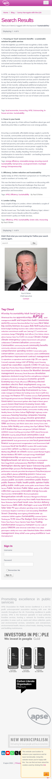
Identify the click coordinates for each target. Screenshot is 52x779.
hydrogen (23, 418)
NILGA (12, 463)
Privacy (18, 763)
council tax (6, 364)
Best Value (44, 322)
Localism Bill (31, 446)
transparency (20, 525)
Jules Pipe (33, 426)
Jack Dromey (11, 423)
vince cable (23, 530)
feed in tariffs (40, 393)
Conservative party (40, 351)
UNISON (11, 527)
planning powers (27, 473)
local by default (15, 435)
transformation (8, 524)
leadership (12, 429)
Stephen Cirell (16, 511)
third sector (38, 519)
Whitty (17, 533)
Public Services (14, 488)
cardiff (21, 331)
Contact (26, 298)
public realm (14, 485)
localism (23, 445)
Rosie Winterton (7, 502)
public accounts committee (22, 479)
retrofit (19, 496)
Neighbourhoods (9, 459)
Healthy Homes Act (8, 412)
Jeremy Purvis (39, 423)
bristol (3, 328)
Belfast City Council (32, 323)
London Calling (9, 200)
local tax (15, 445)
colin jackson (41, 340)
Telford (18, 519)
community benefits (38, 345)
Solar (3, 507)
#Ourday (5, 313)
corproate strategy (14, 362)
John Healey (13, 426)
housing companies (28, 414)
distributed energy (17, 376)
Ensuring (36, 387)
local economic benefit (21, 438)
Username (8, 550)
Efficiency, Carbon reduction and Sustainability (22, 172)
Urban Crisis (35, 527)
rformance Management (32, 497)
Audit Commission (40, 320)
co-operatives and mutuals (21, 359)
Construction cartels (31, 354)
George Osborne (32, 398)
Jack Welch (20, 423)
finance (16, 395)
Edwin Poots (15, 382)
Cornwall (4, 362)
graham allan (27, 401)
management (34, 449)
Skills (15, 504)
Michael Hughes (44, 452)
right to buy (22, 499)
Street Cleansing (9, 513)
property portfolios (32, 477)
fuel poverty (17, 164)
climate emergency (10, 339)
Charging (19, 333)
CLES (21, 336)
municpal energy (25, 457)
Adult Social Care (32, 313)
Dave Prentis (10, 368)
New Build (30, 460)
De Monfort (25, 370)
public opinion (36, 482)
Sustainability (19, 113)
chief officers (29, 334)
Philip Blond (40, 471)
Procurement (19, 476)
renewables (17, 493)
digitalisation (5, 376)
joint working (24, 426)
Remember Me (14, 570)
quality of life (38, 488)
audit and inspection (21, 320)
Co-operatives (6, 359)
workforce (40, 533)
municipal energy (28, 454)
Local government (30, 164)
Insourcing (23, 110)
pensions (17, 468)
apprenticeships (24, 317)
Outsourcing (38, 110)
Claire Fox (15, 337)
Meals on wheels (19, 451)
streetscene (33, 513)
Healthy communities (29, 409)
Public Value (27, 488)
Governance (7, 401)
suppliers (18, 516)
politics (3, 477)
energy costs (41, 384)
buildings (15, 328)
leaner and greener (24, 429)
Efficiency (14, 194)
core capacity (43, 359)
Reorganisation (8, 496)
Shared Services (7, 505)
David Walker (15, 370)
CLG (25, 337)
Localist (39, 446)
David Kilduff (6, 370)
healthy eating (43, 409)
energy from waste (25, 387)
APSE (30, 110)
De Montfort (35, 370)
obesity (16, 465)
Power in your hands (11, 119)
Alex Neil (13, 317)
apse (6, 3)
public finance (42, 479)
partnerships (7, 468)
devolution (40, 373)
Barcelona (21, 323)
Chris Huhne (38, 334)
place (9, 473)
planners (16, 474)
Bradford (42, 326)
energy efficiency (12, 161)
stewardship (34, 511)
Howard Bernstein (13, 418)
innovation (31, 420)
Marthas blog (6, 452)
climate (30, 337)
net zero (22, 459)
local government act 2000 (23, 440)
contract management (38, 356)
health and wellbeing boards (11, 409)
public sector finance (37, 485)
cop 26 (34, 359)
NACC (39, 457)
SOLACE (46, 504)
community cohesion (9, 348)
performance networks (9, 471)
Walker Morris (40, 530)
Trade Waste (30, 522)
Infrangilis (4, 421)
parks (47, 465)
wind (22, 533)
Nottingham (7, 465)
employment (30, 384)
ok (46, 774)
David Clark (44, 368)
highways (30, 412)
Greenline (18, 407)
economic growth (36, 378)
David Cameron (32, 367)
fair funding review (28, 393)
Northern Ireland (36, 462)
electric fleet (17, 384)
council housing (40, 362)
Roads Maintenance (43, 499)
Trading (39, 521)
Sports (41, 508)
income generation (36, 417)
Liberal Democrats (41, 432)
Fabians (18, 393)
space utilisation (20, 508)
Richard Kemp (12, 499)
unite (17, 527)
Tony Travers (10, 522)
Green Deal (13, 403)
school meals (22, 502)
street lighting (23, 513)
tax (9, 519)
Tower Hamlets (20, 522)
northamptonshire (21, 463)
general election (18, 398)
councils (27, 364)
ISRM (3, 423)
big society (6, 325)
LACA (3, 429)
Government (17, 401)
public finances (8, 482)
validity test (14, 530)
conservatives (7, 353)
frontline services (31, 396)
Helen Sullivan (20, 412)
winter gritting (30, 533)
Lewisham (26, 432)
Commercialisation (20, 342)
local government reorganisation (20, 443)
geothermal (45, 398)
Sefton (31, 502)
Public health (22, 482)
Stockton (43, 510)
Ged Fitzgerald (6, 398)
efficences (23, 382)
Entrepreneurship (15, 166)
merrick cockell (32, 452)
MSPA (20, 454)
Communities (7, 345)
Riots (28, 499)
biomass (16, 325)
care (25, 331)
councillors (17, 364)
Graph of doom (37, 401)
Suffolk (12, 516)
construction (19, 354)
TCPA (12, 519)
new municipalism (40, 460)
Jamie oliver (29, 423)
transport (30, 524)
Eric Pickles (43, 390)
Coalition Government (28, 340)
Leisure (35, 429)
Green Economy (26, 403)
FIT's (23, 395)
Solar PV (10, 507)
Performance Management (34, 468)
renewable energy (27, 161)
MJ (16, 454)
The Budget (26, 519)
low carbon (13, 448)
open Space (26, 465)
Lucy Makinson (24, 449)
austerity (5, 322)
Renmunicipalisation (31, 494)
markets (43, 449)
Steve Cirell (25, 511)
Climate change (40, 336)
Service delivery (41, 502)
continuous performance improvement (25, 355)
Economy (5, 381)
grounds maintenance (39, 407)
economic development (18, 379)
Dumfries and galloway (32, 376)
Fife (11, 396)
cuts (43, 364)
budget (8, 328)
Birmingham (25, 326)
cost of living (28, 361)
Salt (14, 502)
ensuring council (41, 161)
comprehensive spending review (17, 350)
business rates (24, 328)
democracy (19, 373)
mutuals (34, 457)
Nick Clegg (5, 463)
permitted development (26, 471)
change (12, 334)
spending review (33, 508)
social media (37, 505)
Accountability (17, 313)
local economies (12, 110)
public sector (24, 485)
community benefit (21, 345)
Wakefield (30, 530)
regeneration (16, 491)
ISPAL (49, 421)
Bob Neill (34, 325)
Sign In (9, 575)
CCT (34, 331)
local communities (30, 434)
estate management (8, 393)
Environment (32, 389)
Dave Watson (20, 368)
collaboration (6, 342)
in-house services (17, 420)
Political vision (41, 474)
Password (8, 560)
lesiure (11, 432)
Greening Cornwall (8, 407)
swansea (38, 516)
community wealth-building (27, 348)
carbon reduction (35, 328)
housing (15, 414)
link (44, 765)
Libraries (5, 434)
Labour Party (43, 426)
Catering (30, 331)
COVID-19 (35, 364)
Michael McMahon (7, 454)
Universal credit (25, 527)
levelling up (18, 432)
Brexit (48, 326)
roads (33, 499)
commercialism (34, 342)
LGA (33, 431)
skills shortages (25, 504)
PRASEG (9, 477)
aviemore (13, 323)
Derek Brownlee (29, 373)
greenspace (27, 407)
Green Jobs (34, 219)
